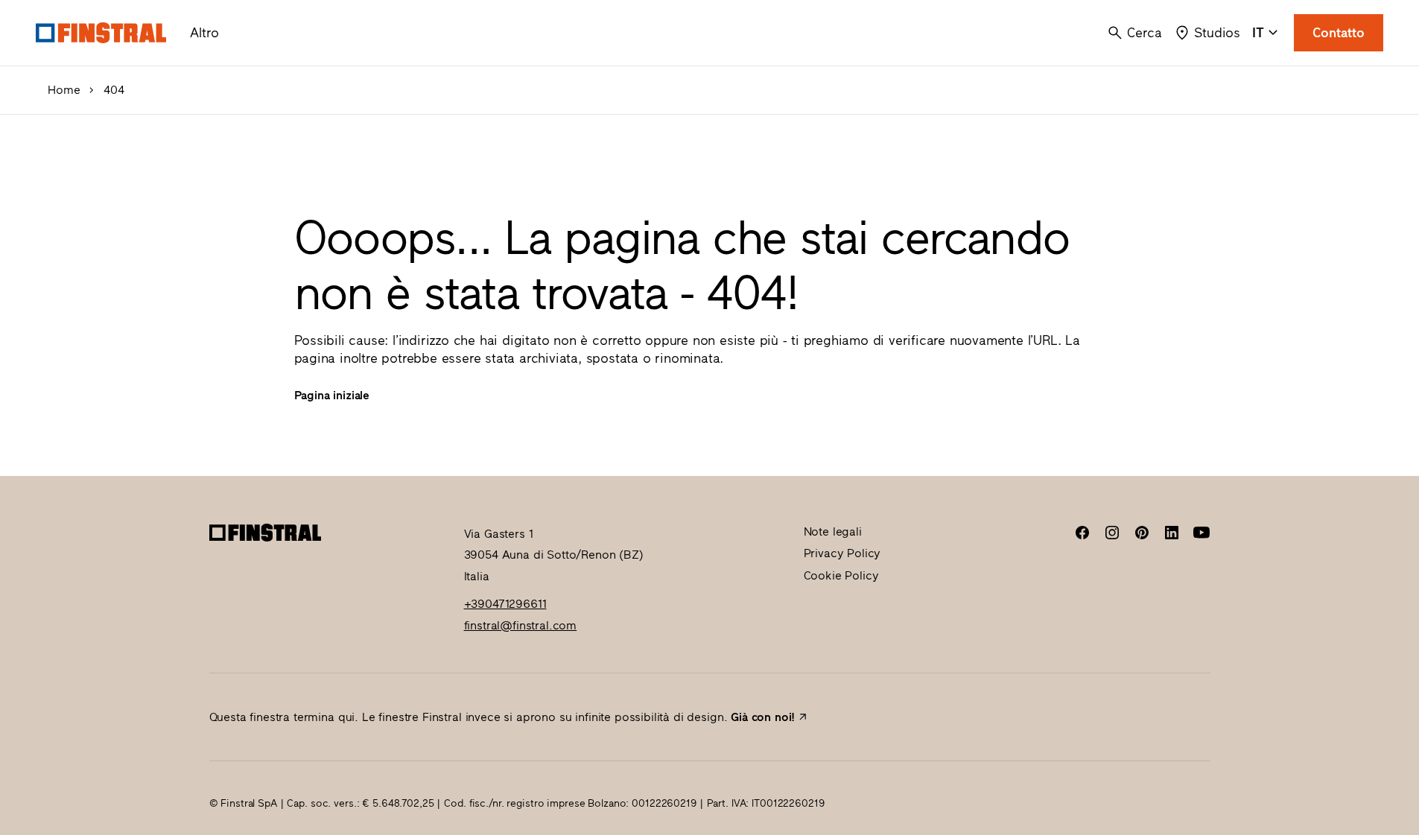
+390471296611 (505, 604)
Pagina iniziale (332, 395)
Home (64, 90)
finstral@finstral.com (520, 625)
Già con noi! (763, 717)
